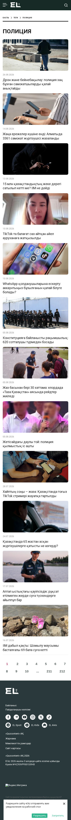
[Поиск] (66, 5)
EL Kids (35, 725)
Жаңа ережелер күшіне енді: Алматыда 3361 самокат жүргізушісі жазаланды (32, 136)
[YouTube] (24, 717)
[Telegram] (16, 717)
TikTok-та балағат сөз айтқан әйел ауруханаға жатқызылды (28, 236)
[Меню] (5, 5)
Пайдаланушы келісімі (17, 709)
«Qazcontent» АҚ (14, 733)
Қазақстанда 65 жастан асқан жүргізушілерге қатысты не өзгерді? (30, 544)
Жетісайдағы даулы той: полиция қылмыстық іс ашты (28, 444)
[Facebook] (8, 717)
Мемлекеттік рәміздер (18, 743)
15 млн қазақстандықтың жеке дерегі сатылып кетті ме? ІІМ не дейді (32, 186)
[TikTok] (49, 717)
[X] (41, 717)
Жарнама (10, 738)
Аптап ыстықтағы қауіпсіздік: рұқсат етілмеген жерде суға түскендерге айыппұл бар (31, 596)
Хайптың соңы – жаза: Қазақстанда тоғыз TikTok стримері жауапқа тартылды (35, 494)
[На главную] (16, 5)
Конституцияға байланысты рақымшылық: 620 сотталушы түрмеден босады (35, 340)
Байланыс (11, 705)
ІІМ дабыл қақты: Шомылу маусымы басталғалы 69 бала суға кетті (31, 648)
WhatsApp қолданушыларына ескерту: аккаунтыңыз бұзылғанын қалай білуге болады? (32, 288)
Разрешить (39, 815)
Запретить (58, 815)
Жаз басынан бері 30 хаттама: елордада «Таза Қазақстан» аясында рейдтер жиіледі (33, 392)
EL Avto (53, 725)
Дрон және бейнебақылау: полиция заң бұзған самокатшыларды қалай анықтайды (33, 84)
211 (49, 671)
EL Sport (17, 725)
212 (62, 671)
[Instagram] (32, 717)
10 (27, 671)
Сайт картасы (13, 748)
